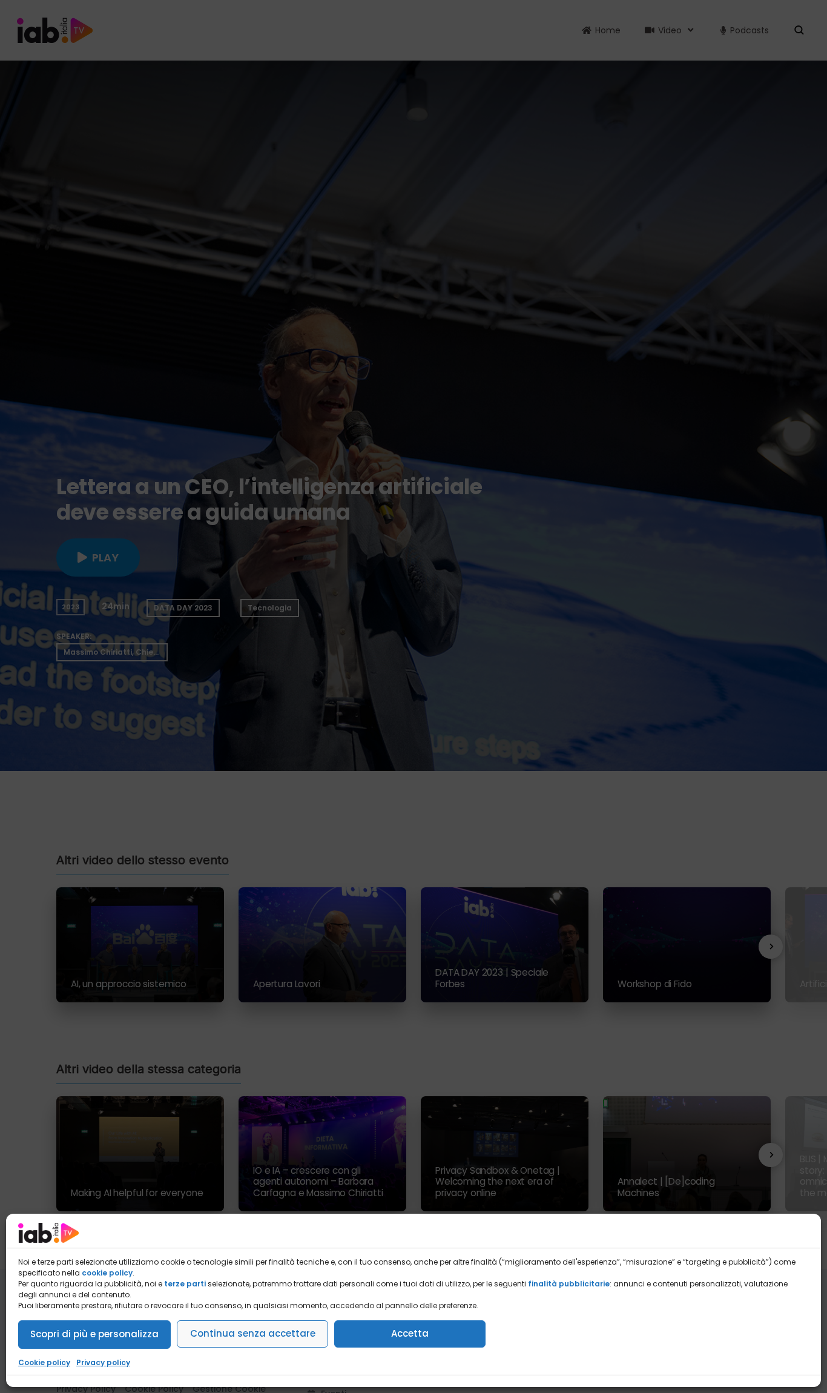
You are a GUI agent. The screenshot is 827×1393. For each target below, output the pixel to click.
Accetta (410, 1333)
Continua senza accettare (252, 1333)
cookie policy (107, 1273)
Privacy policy (103, 1362)
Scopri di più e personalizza (94, 1334)
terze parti (185, 1284)
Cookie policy (44, 1362)
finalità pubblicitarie (569, 1284)
